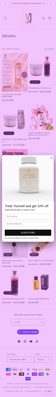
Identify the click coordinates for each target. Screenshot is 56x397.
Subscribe (28, 233)
